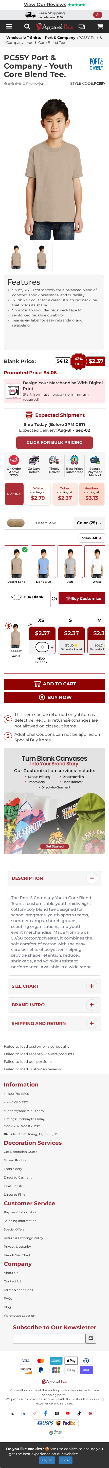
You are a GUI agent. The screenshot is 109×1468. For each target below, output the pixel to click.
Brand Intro (28, 1004)
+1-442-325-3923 (16, 1102)
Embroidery (13, 1169)
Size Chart (25, 986)
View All (89, 538)
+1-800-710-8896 (16, 1094)
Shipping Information (20, 1221)
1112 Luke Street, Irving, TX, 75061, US (31, 1134)
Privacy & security (17, 1246)
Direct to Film (14, 1194)
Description (27, 878)
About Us (11, 1273)
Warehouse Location (19, 1315)
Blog (7, 1307)
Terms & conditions (18, 1290)
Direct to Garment (18, 1177)
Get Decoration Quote (20, 1152)
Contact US (12, 1281)
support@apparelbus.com (24, 1111)
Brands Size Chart (17, 1255)
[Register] (99, 15)
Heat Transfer (14, 1186)
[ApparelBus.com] (54, 26)
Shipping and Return (39, 1023)
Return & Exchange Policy (23, 1238)
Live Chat (82, 26)
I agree (47, 1460)
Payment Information (20, 1212)
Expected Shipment (59, 415)
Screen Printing (15, 1160)
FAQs (8, 1298)
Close (65, 1460)
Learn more (90, 1454)
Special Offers (14, 1229)
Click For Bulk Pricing (54, 442)
